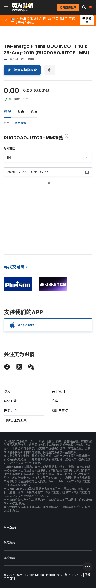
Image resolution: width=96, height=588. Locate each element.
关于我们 (58, 391)
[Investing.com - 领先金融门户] (22, 7)
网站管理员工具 (15, 420)
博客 (7, 391)
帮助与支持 (60, 411)
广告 (55, 401)
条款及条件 (11, 527)
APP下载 (10, 401)
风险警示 (9, 558)
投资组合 (10, 411)
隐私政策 (9, 542)
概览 (6, 123)
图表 (20, 111)
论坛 (33, 111)
